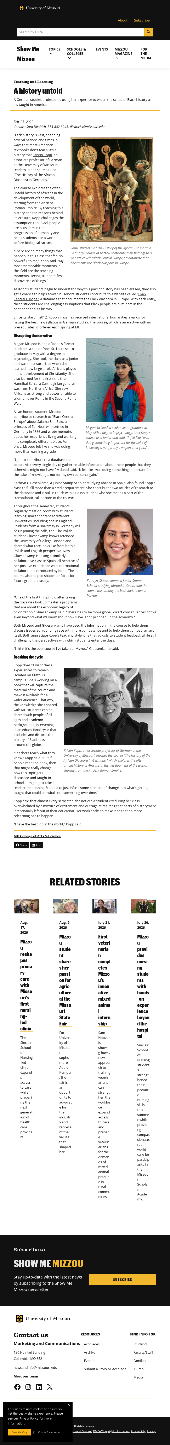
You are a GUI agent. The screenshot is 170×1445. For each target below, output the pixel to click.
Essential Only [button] (19, 1432)
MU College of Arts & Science (37, 836)
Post (38, 845)
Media (138, 1377)
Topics (54, 51)
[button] (47, 1432)
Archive (90, 1352)
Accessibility (138, 1431)
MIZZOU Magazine (123, 53)
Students (141, 1344)
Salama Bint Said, (50, 421)
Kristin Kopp (42, 155)
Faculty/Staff (143, 1352)
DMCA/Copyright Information (111, 1431)
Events (102, 49)
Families (140, 1360)
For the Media (146, 53)
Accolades (92, 1344)
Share (23, 845)
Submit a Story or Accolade (105, 1369)
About (123, 20)
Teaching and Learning (33, 82)
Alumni (139, 1369)
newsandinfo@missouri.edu (35, 1367)
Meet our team (26, 1376)
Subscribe (142, 20)
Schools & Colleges (76, 53)
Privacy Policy (29, 1418)
